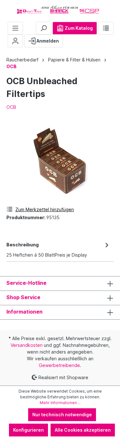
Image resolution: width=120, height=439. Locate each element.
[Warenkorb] (68, 38)
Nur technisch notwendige (62, 414)
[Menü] (15, 28)
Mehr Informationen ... (60, 402)
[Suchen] (43, 28)
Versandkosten (27, 345)
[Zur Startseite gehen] (60, 9)
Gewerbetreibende (59, 365)
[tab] (58, 249)
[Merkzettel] (106, 28)
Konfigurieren (28, 430)
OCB (11, 107)
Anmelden (47, 41)
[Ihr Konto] (15, 41)
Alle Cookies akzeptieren (83, 430)
